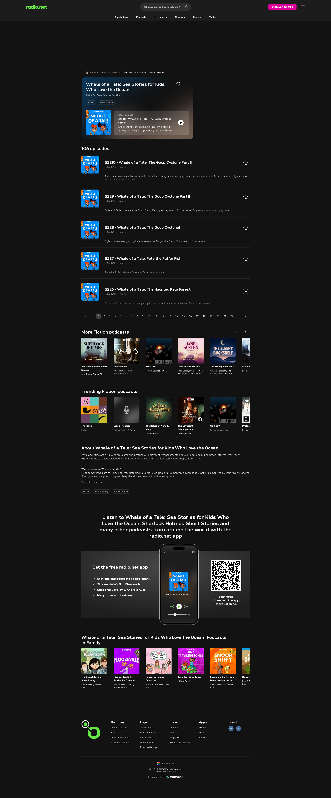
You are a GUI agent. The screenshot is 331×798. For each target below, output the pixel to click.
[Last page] (245, 316)
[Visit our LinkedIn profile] (231, 728)
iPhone (202, 727)
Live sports (160, 17)
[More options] (187, 84)
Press (114, 732)
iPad (201, 732)
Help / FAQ (175, 737)
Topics (212, 17)
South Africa (167, 763)
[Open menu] (303, 7)
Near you (180, 17)
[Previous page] (92, 316)
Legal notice (146, 737)
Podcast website (90, 482)
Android (203, 737)
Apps (172, 732)
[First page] (85, 316)
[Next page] (238, 316)
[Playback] (181, 122)
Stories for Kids (121, 492)
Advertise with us (120, 737)
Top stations (121, 17)
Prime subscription (180, 742)
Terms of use (147, 727)
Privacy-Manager (149, 747)
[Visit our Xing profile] (238, 728)
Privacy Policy (147, 732)
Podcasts (141, 17)
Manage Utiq (147, 742)
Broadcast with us (120, 742)
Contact (174, 727)
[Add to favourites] (178, 84)
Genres (197, 17)
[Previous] (235, 331)
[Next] (245, 331)
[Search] (187, 7)
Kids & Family (106, 103)
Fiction (91, 103)
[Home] (87, 72)
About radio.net (119, 727)
